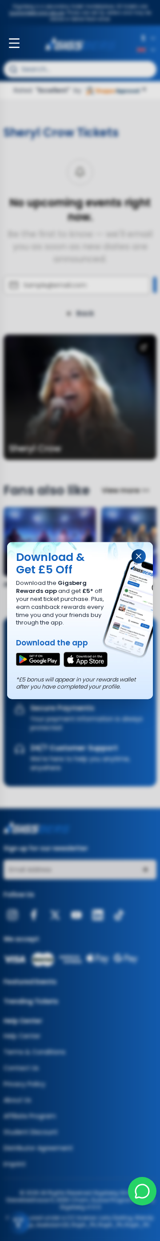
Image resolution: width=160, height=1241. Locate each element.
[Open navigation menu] (14, 43)
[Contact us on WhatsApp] (142, 1191)
